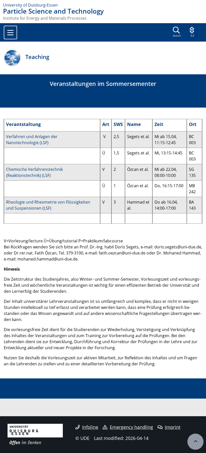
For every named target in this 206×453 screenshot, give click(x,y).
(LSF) (44, 142)
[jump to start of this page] (195, 442)
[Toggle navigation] (10, 32)
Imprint (172, 427)
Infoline (90, 427)
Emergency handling (131, 427)
